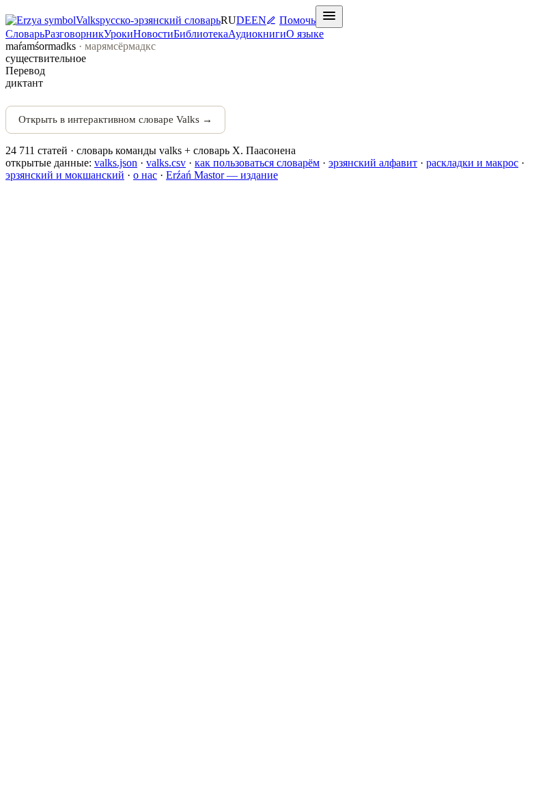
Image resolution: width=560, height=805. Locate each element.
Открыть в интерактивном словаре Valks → (115, 119)
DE (243, 20)
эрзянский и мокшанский (64, 175)
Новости (153, 34)
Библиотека (200, 34)
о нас (145, 175)
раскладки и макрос (472, 163)
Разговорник (74, 34)
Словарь (24, 34)
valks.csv (166, 163)
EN (258, 20)
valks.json (115, 163)
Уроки (118, 34)
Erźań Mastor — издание (222, 175)
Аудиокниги (257, 34)
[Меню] (329, 16)
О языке (305, 34)
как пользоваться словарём (257, 163)
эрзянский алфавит (372, 163)
